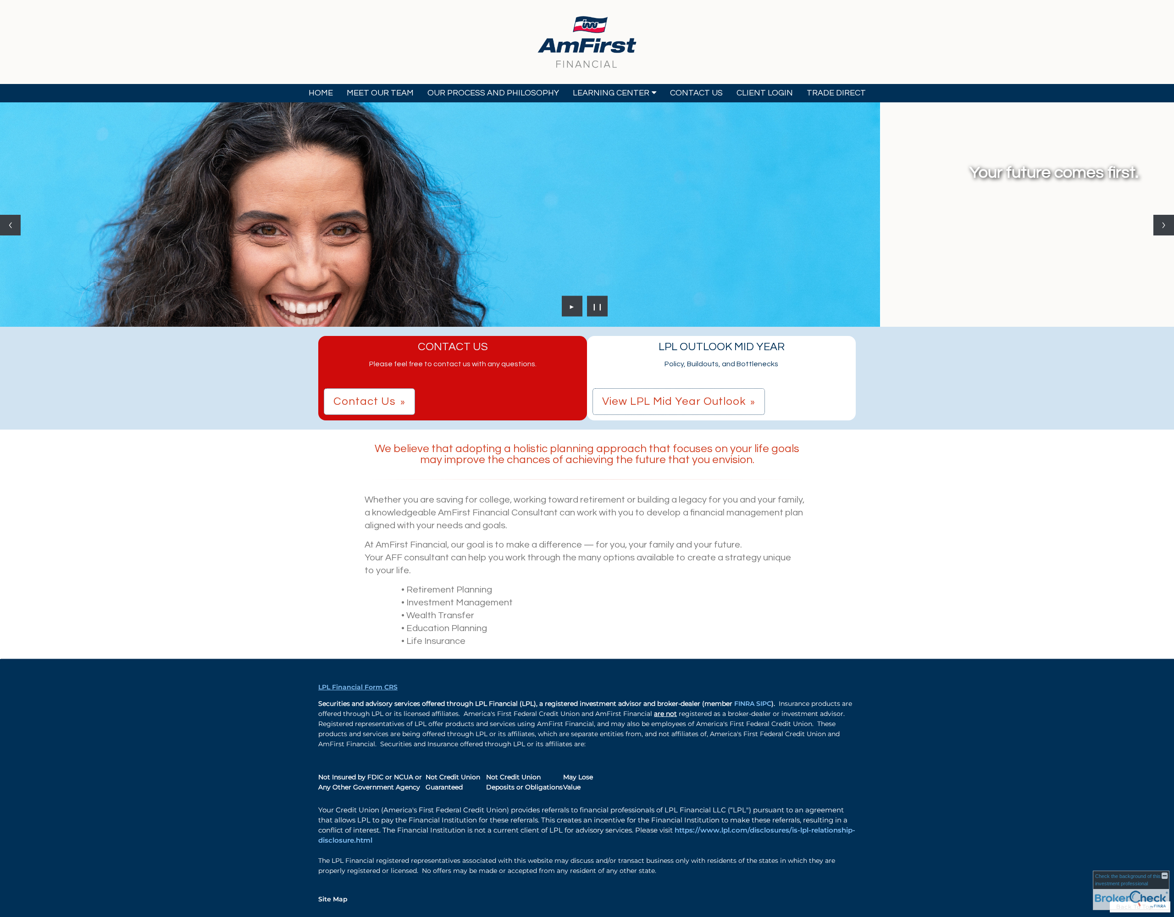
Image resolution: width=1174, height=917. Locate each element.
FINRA (745, 703)
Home (321, 93)
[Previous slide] (10, 225)
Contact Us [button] (364, 401)
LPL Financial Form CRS (358, 687)
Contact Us (696, 93)
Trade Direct (836, 93)
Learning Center (611, 93)
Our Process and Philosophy (493, 93)
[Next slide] (1163, 225)
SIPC (763, 703)
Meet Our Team (380, 93)
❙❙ (598, 306)
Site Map (333, 899)
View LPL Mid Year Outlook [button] (674, 401)
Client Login (765, 93)
